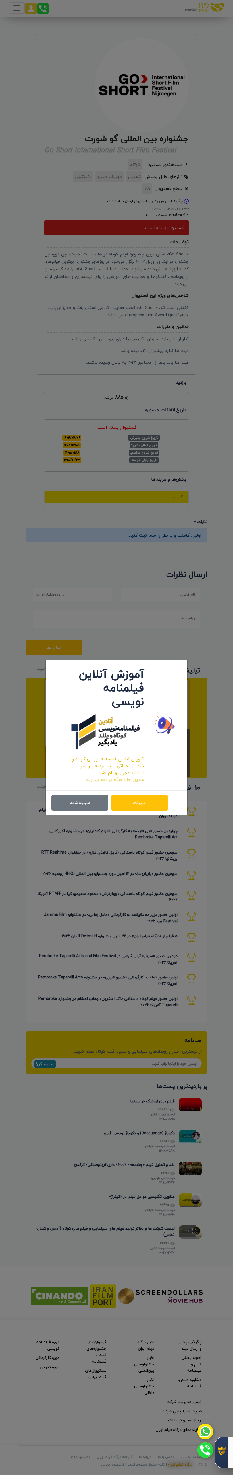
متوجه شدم (80, 802)
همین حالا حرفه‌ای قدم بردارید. (114, 779)
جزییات (139, 802)
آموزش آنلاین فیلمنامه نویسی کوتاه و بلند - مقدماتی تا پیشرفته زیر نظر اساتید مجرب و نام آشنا (108, 766)
